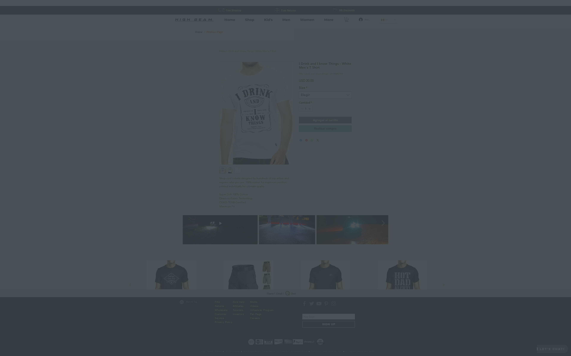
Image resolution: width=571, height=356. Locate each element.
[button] (350, 119)
